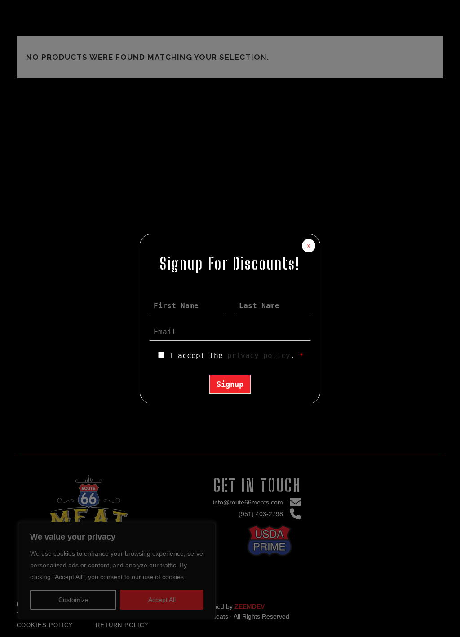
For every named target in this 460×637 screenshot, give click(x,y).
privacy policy (258, 355)
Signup (230, 384)
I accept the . (236, 355)
